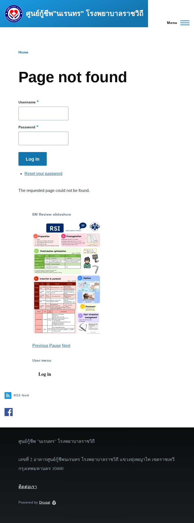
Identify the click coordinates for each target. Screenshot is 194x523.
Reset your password (43, 173)
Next (66, 345)
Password (26, 127)
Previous (40, 345)
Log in (44, 374)
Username (27, 102)
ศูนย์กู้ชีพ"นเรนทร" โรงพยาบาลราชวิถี (84, 13)
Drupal (44, 502)
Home (23, 52)
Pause (55, 345)
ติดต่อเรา (27, 486)
